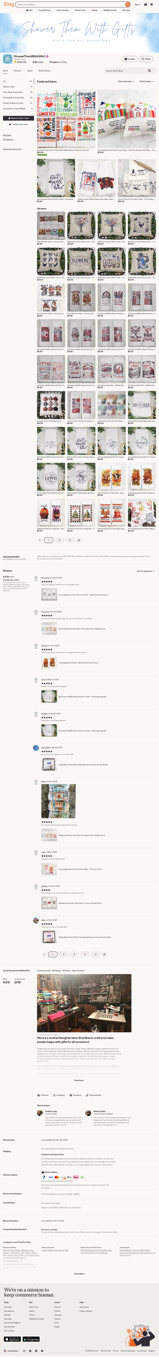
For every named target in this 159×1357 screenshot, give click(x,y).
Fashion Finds (80, 10)
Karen (43, 781)
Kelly (43, 920)
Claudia (44, 886)
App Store (12, 1339)
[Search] (128, 4)
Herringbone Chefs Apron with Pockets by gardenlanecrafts (19, 1268)
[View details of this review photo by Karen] (58, 801)
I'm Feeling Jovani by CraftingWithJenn (18, 1264)
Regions (152, 1351)
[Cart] (152, 4)
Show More (79, 1274)
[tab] (18, 81)
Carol (43, 679)
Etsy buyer (45, 578)
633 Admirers (8, 139)
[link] (40, 540)
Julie (43, 852)
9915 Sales (7, 135)
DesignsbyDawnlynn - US (13, 1261)
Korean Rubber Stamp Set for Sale (55, 1250)
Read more (79, 1080)
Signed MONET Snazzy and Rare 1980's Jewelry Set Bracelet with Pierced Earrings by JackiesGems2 (137, 1252)
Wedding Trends (109, 10)
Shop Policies (44, 70)
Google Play (31, 1339)
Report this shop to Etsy (12, 149)
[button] (130, 59)
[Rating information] (15, 62)
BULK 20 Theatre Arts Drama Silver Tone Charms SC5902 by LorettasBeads (96, 1251)
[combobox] (70, 4)
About (29, 70)
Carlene (44, 646)
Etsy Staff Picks (44, 10)
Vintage (94, 10)
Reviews (17, 70)
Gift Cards (126, 10)
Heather (44, 714)
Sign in (137, 4)
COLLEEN (45, 747)
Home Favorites (63, 10)
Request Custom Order (19, 118)
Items (5, 70)
